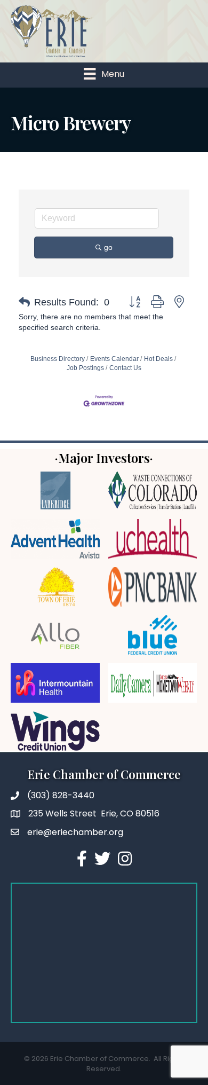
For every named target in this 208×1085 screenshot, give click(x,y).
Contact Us (125, 368)
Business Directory (57, 359)
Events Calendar (114, 359)
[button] (24, 302)
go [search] (108, 247)
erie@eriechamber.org (75, 832)
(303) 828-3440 (60, 795)
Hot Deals (158, 359)
